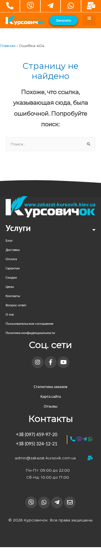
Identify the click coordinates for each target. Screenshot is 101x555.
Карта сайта (50, 397)
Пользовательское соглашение (29, 324)
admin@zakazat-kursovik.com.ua (45, 458)
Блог (9, 241)
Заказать (63, 20)
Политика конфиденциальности (30, 333)
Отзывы (51, 407)
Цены (10, 287)
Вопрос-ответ (16, 305)
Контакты (13, 296)
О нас (10, 314)
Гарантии (13, 268)
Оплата (11, 259)
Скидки (11, 277)
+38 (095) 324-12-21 (36, 444)
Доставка (13, 250)
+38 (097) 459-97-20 (36, 435)
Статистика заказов (50, 387)
